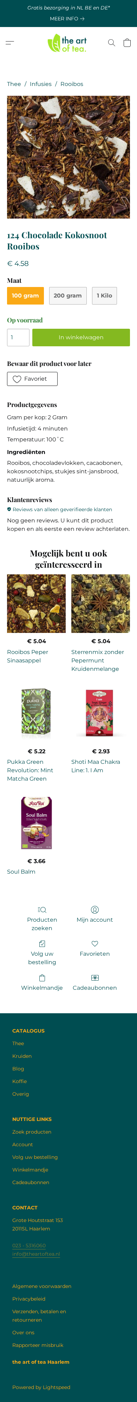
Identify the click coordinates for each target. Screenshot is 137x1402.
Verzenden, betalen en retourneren (39, 1315)
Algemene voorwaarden (41, 1286)
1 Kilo (104, 295)
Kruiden (22, 1056)
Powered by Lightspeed (41, 1387)
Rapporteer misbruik (37, 1345)
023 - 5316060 (29, 1245)
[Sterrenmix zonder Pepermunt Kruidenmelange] (100, 603)
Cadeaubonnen (95, 987)
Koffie (19, 1081)
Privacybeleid (28, 1299)
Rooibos (71, 84)
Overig (20, 1094)
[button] (68, 43)
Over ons (23, 1332)
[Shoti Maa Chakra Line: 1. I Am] (100, 714)
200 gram (68, 295)
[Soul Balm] (36, 823)
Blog (18, 1069)
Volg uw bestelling (42, 958)
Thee (14, 84)
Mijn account (95, 919)
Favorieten (95, 953)
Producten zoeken (42, 924)
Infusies (41, 84)
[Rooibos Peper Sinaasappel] (36, 603)
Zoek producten (31, 1132)
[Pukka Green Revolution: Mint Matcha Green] (36, 714)
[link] (68, 18)
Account (22, 1144)
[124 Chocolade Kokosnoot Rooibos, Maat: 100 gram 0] (68, 157)
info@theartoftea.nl (36, 1254)
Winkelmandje (42, 987)
